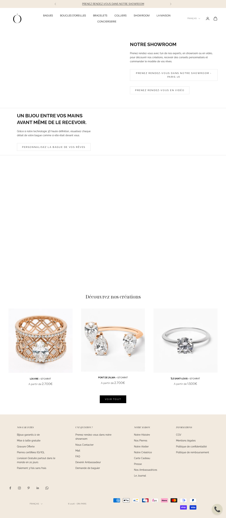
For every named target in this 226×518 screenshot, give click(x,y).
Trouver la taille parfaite (181, 235)
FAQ (77, 456)
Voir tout (113, 399)
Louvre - (40, 378)
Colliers (120, 15)
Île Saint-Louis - (185, 378)
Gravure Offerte (26, 446)
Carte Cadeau (142, 458)
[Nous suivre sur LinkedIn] (38, 488)
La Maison (164, 15)
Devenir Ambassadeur (88, 462)
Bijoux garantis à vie (28, 434)
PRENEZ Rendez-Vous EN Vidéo (159, 90)
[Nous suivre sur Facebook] (10, 488)
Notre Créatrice (143, 452)
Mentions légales (186, 440)
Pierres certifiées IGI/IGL (31, 452)
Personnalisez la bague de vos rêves (53, 147)
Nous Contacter (84, 444)
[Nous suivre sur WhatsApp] (47, 488)
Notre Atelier (141, 446)
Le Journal (140, 475)
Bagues (48, 15)
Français (192, 18)
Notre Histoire (142, 434)
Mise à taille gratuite (28, 440)
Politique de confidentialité (191, 446)
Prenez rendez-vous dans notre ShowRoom (113, 3)
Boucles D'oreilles (73, 15)
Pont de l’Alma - (113, 377)
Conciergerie (106, 21)
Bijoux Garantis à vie (181, 213)
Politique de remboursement (192, 452)
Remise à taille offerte (181, 247)
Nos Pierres (140, 440)
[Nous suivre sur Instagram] (19, 488)
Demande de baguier (87, 468)
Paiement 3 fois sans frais (31, 468)
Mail (77, 450)
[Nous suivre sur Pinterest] (28, 488)
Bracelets (100, 15)
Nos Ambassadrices (145, 469)
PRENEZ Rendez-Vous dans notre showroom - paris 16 (174, 75)
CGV (178, 434)
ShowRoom (142, 15)
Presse (138, 464)
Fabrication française (181, 224)
